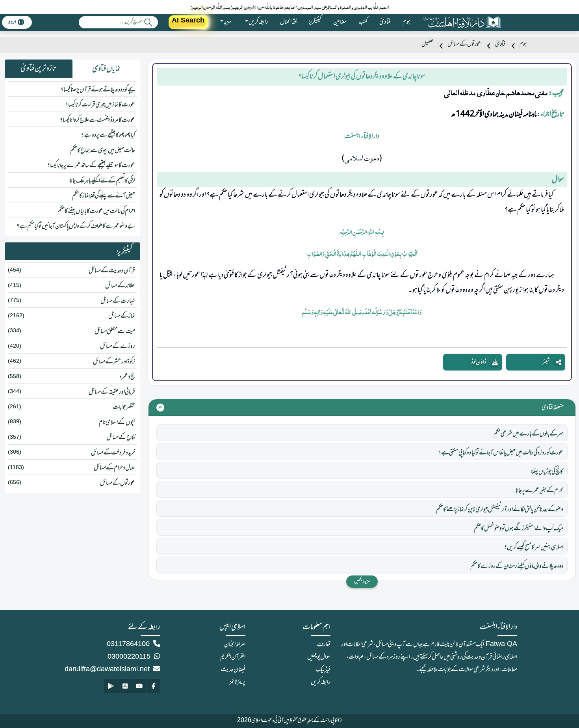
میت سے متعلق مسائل (115, 331)
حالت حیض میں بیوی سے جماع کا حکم (102, 150)
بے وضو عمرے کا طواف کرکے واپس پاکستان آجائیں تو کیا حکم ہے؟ (76, 226)
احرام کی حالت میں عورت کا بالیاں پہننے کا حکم (96, 211)
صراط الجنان (234, 644)
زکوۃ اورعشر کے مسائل (114, 362)
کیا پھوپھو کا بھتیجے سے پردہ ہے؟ (108, 135)
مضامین (340, 22)
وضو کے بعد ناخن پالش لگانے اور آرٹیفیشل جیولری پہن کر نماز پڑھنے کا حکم (499, 510)
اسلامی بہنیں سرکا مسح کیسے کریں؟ (533, 547)
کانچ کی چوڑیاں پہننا (547, 472)
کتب (362, 22)
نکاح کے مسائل (120, 437)
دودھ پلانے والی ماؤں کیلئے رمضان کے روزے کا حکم (516, 566)
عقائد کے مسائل (120, 286)
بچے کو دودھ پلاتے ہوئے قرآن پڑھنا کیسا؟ (98, 90)
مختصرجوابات (124, 407)
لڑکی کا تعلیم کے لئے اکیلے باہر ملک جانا (102, 181)
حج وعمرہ (127, 377)
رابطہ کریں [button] (258, 22)
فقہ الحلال (288, 22)
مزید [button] (227, 22)
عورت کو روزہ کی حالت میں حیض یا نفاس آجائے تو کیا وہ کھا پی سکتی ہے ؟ (500, 453)
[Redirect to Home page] (461, 22)
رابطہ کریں (320, 682)
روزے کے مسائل (117, 346)
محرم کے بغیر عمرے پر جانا (539, 491)
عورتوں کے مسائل (464, 44)
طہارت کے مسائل (117, 301)
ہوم (406, 22)
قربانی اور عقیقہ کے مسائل (112, 392)
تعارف (323, 644)
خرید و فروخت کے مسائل (113, 453)
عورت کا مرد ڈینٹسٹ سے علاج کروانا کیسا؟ (97, 120)
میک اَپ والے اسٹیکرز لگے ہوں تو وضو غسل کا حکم (518, 528)
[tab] (106, 69)
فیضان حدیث (233, 670)
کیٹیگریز (315, 22)
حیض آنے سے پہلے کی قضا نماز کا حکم (103, 196)
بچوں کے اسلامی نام (117, 422)
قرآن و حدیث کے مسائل (112, 271)
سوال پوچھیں (318, 657)
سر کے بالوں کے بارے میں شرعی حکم (528, 434)
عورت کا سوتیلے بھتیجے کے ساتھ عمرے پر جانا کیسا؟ (91, 165)
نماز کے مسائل (121, 316)
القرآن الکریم (232, 657)
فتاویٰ (385, 22)
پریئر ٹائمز (237, 682)
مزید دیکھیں (362, 581)
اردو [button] (12, 22)
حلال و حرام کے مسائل (114, 468)
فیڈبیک (323, 670)
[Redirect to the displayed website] (153, 686)
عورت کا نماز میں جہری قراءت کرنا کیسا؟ (100, 105)
